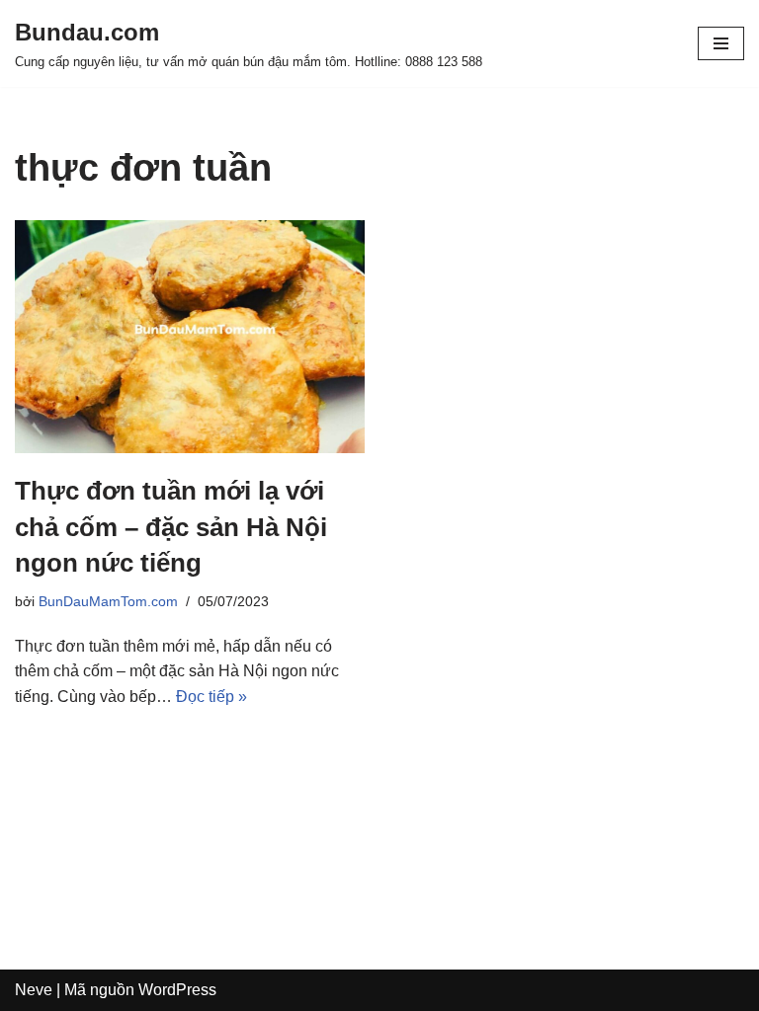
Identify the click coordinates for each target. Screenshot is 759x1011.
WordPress (177, 989)
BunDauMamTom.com (108, 601)
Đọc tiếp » (211, 696)
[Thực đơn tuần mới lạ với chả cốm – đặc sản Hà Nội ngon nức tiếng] (190, 336)
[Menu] (721, 43)
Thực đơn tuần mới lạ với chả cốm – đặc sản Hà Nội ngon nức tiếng (171, 527)
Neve (33, 989)
